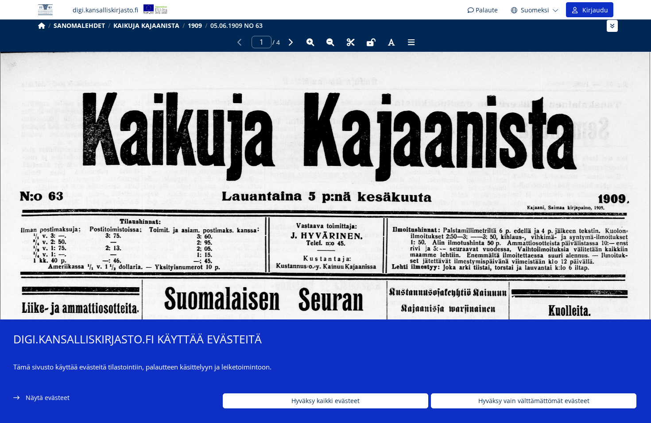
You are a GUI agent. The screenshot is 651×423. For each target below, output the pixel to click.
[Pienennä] (330, 42)
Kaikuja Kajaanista (146, 25)
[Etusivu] (41, 25)
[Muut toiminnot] (411, 42)
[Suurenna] (310, 42)
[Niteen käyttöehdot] (371, 42)
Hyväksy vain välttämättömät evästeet (533, 401)
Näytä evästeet (48, 397)
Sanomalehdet (79, 25)
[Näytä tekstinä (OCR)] (391, 42)
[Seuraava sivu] (290, 42)
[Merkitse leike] (351, 42)
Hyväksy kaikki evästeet (325, 401)
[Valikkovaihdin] (612, 26)
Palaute (486, 10)
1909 (195, 25)
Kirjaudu (593, 10)
